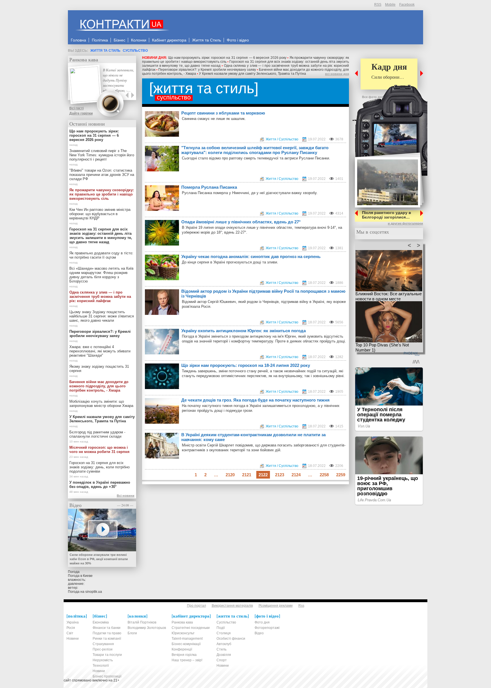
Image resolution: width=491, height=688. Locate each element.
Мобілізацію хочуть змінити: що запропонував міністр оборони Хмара (101, 403)
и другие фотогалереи (405, 223)
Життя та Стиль (105, 51)
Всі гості (76, 108)
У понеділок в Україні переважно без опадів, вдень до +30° (99, 484)
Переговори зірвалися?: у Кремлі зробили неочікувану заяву (207, 70)
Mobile (390, 5)
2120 (230, 474)
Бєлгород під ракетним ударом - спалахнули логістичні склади (97, 434)
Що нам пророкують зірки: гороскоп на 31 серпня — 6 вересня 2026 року (227, 58)
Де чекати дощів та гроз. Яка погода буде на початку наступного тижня (255, 400)
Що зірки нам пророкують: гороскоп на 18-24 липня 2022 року (245, 365)
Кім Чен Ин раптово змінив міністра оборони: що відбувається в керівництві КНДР (99, 213)
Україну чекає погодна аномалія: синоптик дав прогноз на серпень (251, 256)
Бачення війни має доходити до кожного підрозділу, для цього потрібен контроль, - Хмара (98, 386)
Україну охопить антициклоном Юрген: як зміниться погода (243, 330)
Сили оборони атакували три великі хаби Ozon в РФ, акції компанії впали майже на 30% (99, 559)
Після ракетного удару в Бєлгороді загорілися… (386, 214)
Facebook (407, 5)
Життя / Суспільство (282, 139)
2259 (340, 474)
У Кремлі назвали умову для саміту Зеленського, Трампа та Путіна (252, 74)
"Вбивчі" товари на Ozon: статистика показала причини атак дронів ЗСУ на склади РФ (101, 174)
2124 (296, 474)
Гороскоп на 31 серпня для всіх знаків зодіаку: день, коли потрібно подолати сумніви (99, 467)
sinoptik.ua (93, 592)
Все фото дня (372, 97)
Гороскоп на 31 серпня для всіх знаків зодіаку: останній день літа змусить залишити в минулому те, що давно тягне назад (100, 235)
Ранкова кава (83, 59)
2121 (246, 474)
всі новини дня (337, 74)
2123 (279, 474)
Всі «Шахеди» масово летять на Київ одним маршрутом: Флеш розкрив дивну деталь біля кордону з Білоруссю (101, 274)
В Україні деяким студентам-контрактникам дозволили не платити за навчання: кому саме (253, 437)
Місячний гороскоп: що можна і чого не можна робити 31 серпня (99, 449)
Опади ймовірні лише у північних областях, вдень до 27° (241, 221)
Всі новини (125, 495)
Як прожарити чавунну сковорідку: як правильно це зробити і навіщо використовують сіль (101, 194)
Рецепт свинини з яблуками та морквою (223, 113)
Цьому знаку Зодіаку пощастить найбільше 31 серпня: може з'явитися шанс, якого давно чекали (101, 316)
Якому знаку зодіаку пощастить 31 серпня (99, 368)
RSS (377, 5)
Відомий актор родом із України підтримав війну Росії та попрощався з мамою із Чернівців (263, 293)
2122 (263, 474)
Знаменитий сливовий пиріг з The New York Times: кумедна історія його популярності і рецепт (101, 155)
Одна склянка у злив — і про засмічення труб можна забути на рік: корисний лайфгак (100, 296)
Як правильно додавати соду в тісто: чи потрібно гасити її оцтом (101, 255)
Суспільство (135, 51)
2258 (324, 474)
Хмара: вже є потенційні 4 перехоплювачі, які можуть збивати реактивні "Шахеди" (99, 351)
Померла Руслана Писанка (209, 187)
